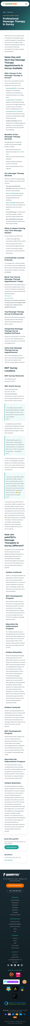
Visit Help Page (8, 860)
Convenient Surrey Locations (14, 111)
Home (4, 12)
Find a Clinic (15, 962)
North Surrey (8, 296)
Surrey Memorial (9, 298)
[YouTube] (18, 965)
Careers (15, 940)
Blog (15, 943)
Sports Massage (10, 202)
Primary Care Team (15, 921)
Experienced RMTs (11, 88)
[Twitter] (8, 965)
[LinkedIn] (15, 965)
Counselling (15, 912)
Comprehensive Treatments (14, 100)
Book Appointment (11, 847)
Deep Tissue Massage (12, 193)
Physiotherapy (15, 902)
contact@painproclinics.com (15, 959)
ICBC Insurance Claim (15, 926)
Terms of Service (15, 948)
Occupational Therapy (15, 914)
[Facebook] (11, 965)
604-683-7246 (17, 857)
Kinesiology (15, 907)
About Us (15, 938)
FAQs (15, 931)
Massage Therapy (15, 900)
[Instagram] (22, 965)
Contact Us (15, 954)
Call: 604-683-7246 (15, 890)
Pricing (15, 929)
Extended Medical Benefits (15, 924)
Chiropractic (15, 905)
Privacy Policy (15, 945)
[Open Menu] (26, 4)
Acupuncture (15, 910)
